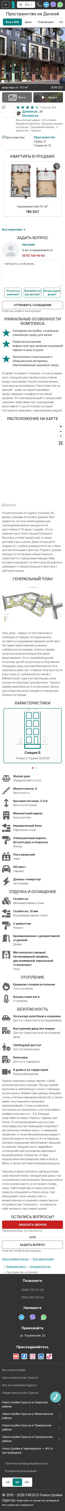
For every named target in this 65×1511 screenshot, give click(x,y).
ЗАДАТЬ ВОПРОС (32, 1244)
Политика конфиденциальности (26, 1463)
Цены (28, 22)
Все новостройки (43, 1258)
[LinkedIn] (41, 1356)
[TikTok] (49, 1356)
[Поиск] (20, 4)
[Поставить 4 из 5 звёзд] (32, 107)
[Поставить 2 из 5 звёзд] (23, 107)
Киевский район (16, 1266)
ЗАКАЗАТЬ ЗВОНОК (32, 1224)
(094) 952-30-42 (32, 1297)
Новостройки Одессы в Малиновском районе (27, 1416)
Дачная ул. (30, 111)
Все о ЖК (12, 22)
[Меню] (5, 4)
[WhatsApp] (60, 5)
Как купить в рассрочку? (32, 292)
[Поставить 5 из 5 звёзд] (37, 107)
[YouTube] (16, 1356)
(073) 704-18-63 (33, 255)
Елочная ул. (30, 115)
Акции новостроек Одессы (20, 1392)
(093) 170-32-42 (33, 1289)
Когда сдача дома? (52, 292)
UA (8, 1482)
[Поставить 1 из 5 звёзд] (18, 107)
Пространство (44, 137)
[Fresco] (13, 4)
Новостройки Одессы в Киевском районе (24, 1404)
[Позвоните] (39, 4)
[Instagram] (32, 1356)
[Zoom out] (60, 431)
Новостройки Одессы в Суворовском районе (27, 1439)
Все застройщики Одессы (19, 1385)
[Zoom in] (60, 426)
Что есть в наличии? (13, 292)
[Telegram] (46, 5)
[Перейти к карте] (8, 111)
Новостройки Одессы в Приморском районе (26, 1427)
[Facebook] (24, 1356)
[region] (32, 465)
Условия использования (21, 1471)
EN (27, 1482)
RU (17, 1482)
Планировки (45, 22)
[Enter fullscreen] (60, 443)
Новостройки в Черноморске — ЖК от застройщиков (28, 1450)
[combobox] (29, 4)
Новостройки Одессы (15, 1258)
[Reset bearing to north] (60, 436)
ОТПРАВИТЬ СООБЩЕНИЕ (32, 305)
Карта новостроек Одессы (20, 1377)
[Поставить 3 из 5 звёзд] (27, 107)
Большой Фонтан (40, 1266)
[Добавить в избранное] (60, 32)
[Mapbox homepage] (8, 505)
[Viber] (53, 5)
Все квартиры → (13, 229)
